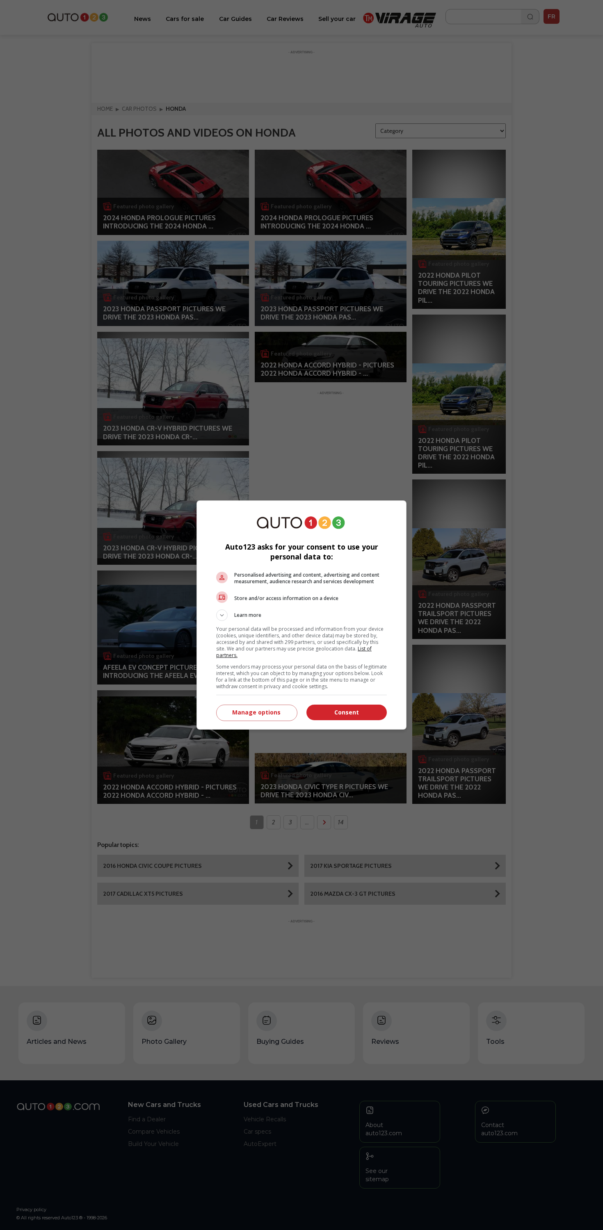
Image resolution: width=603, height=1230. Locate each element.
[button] (301, 615)
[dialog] (301, 615)
